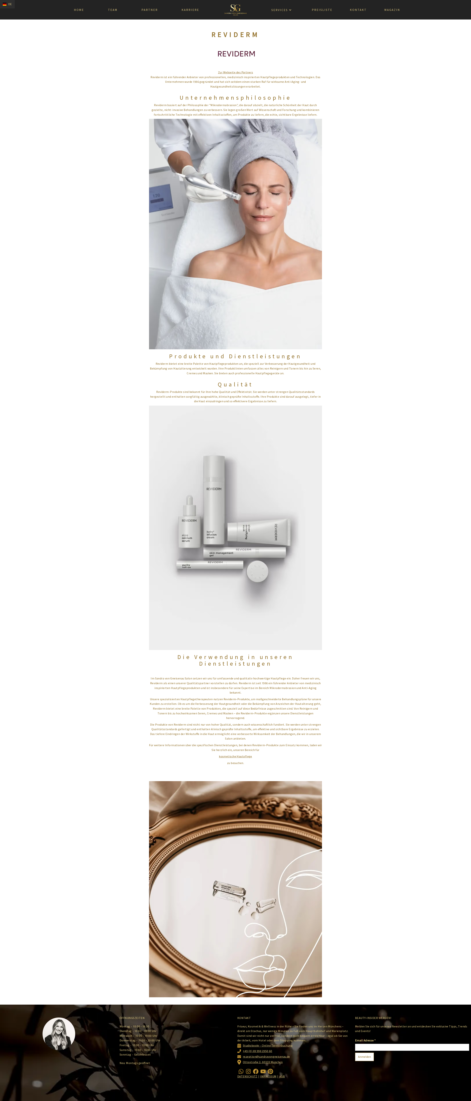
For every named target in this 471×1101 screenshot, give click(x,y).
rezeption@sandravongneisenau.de (266, 1056)
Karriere (190, 10)
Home (79, 10)
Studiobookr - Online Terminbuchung (268, 1045)
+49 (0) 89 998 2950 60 (257, 1051)
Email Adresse (365, 1040)
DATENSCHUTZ (247, 1076)
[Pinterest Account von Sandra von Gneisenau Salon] (270, 1071)
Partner (149, 10)
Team (113, 10)
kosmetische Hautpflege (235, 756)
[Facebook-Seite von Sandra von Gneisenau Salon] (255, 1071)
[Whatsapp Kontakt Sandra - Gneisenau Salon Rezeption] (241, 1071)
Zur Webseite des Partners (235, 72)
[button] (7, 4)
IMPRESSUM (268, 1076)
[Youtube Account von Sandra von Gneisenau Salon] (263, 1071)
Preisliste (322, 10)
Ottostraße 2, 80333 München (263, 1062)
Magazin (392, 10)
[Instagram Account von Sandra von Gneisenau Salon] (248, 1071)
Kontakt (358, 10)
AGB (282, 1076)
